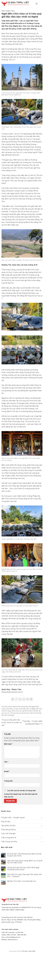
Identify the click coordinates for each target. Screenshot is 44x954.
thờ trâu (38, 713)
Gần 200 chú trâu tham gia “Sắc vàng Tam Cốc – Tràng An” (24, 875)
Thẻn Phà (33, 713)
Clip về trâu (5, 822)
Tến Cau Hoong (16, 713)
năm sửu (18, 711)
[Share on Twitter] (20, 699)
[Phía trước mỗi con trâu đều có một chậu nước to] (22, 589)
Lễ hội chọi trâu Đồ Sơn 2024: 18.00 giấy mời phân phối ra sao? (23, 869)
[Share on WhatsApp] (12, 699)
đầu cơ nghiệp (31, 709)
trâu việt (4, 715)
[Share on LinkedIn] (31, 699)
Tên (6, 762)
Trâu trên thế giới (8, 834)
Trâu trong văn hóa (9, 842)
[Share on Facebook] (16, 699)
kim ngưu (8, 711)
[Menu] (36, 3)
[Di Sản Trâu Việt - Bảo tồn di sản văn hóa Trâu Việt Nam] (17, 3)
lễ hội (13, 711)
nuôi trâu (35, 711)
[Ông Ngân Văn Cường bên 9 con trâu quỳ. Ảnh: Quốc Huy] (22, 112)
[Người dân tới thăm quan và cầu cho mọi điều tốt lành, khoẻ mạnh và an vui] (22, 555)
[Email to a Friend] (24, 699)
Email (6, 771)
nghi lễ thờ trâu (27, 711)
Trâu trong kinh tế (8, 838)
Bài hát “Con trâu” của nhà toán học (21, 881)
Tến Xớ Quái (25, 713)
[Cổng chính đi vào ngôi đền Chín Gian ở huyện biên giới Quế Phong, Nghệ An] (22, 77)
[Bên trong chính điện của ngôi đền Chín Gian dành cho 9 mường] (22, 443)
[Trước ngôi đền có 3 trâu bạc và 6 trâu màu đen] (22, 521)
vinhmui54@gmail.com (13, 937)
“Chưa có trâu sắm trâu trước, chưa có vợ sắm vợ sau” (12, 722)
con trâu (15, 709)
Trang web (8, 781)
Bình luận (8, 744)
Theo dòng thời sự (8, 830)
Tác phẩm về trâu (8, 826)
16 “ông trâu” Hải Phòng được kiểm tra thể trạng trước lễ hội (24, 855)
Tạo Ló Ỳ (7, 713)
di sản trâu (22, 709)
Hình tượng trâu (8, 11)
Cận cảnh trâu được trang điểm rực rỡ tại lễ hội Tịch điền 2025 (24, 862)
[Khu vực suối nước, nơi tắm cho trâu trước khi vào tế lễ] (22, 243)
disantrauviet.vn (13, 939)
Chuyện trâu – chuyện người (13, 818)
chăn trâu (9, 709)
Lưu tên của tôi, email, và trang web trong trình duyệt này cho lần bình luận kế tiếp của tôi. (20, 794)
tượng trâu (10, 715)
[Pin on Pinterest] (27, 699)
